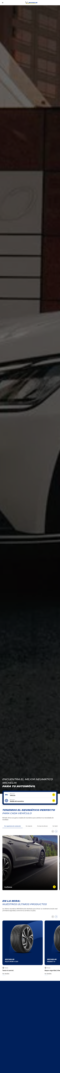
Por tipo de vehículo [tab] (42, 826)
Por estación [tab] (29, 826)
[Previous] (52, 831)
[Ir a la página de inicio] (31, 2)
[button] (30, 795)
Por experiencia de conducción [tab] (12, 826)
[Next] (56, 831)
